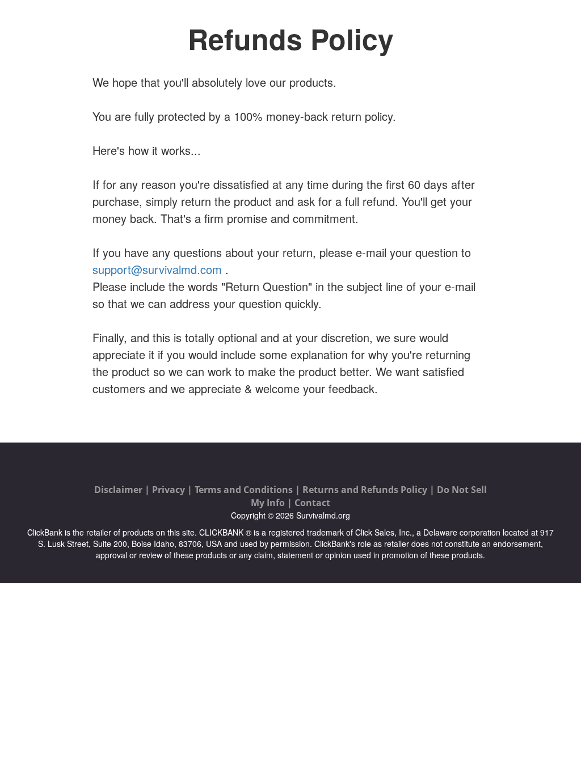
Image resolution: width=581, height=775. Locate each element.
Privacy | (173, 489)
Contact (312, 502)
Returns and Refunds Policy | (369, 489)
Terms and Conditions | (248, 489)
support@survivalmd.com (157, 269)
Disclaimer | (123, 489)
